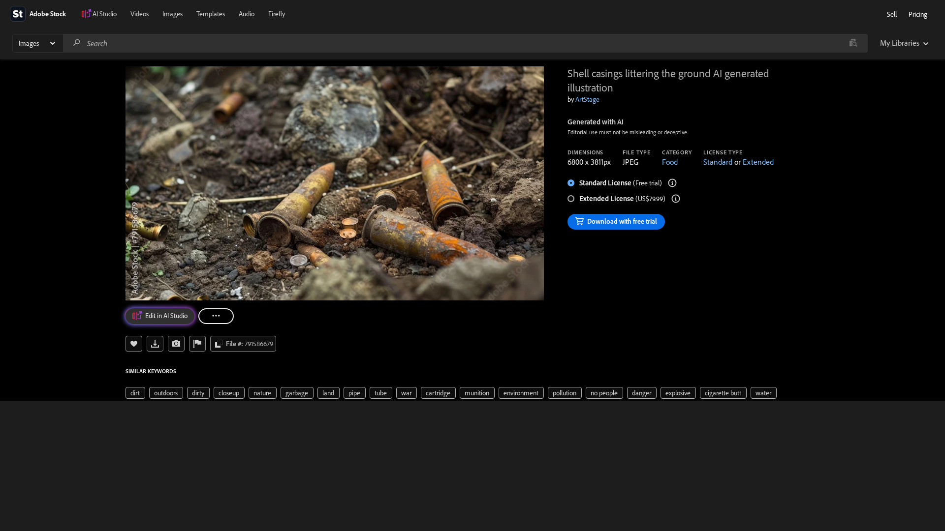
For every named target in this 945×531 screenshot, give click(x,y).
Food (670, 162)
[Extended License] (675, 198)
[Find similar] (853, 43)
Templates (210, 13)
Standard (717, 162)
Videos (139, 13)
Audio (246, 13)
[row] (135, 393)
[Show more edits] (216, 316)
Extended (758, 162)
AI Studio (105, 13)
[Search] (76, 43)
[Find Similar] (176, 344)
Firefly (276, 13)
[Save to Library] (134, 344)
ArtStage (587, 99)
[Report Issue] (197, 344)
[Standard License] (672, 183)
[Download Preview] (155, 344)
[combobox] (465, 43)
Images (172, 13)
